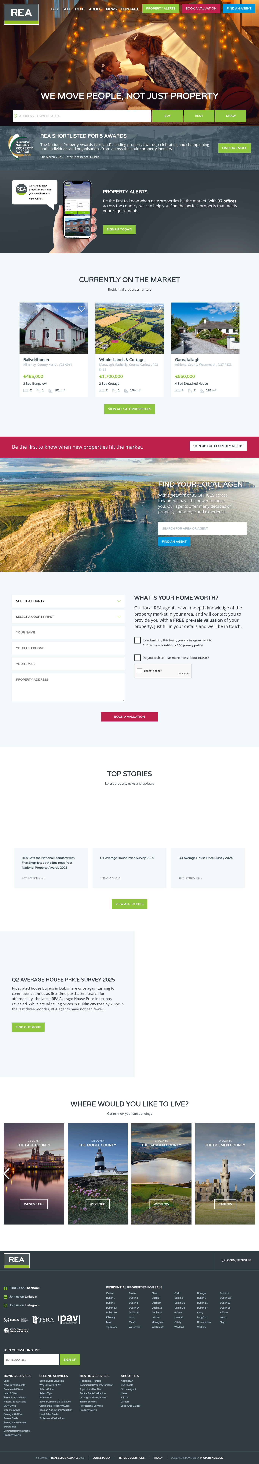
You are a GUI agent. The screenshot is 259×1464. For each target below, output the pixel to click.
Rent (199, 116)
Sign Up (70, 1360)
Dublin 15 (157, 1307)
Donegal (201, 1293)
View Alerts (35, 198)
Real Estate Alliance (64, 1458)
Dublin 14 (134, 1307)
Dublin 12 (225, 1303)
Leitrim (155, 1317)
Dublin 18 (225, 1307)
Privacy (158, 1458)
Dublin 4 (156, 1298)
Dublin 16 (179, 1307)
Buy (167, 116)
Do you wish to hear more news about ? (176, 658)
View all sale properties (129, 409)
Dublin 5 (179, 1298)
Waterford (134, 1327)
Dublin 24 (157, 1312)
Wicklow (201, 1327)
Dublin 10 (179, 1303)
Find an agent (239, 8)
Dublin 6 (201, 1298)
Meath (132, 1322)
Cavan (132, 1293)
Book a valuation (201, 8)
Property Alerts (160, 8)
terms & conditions (162, 645)
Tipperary (111, 1327)
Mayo (109, 1322)
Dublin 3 (133, 1298)
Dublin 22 (134, 1312)
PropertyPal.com (212, 1458)
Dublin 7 (110, 1303)
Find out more (234, 148)
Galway (178, 1312)
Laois (132, 1317)
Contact (130, 9)
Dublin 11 (202, 1303)
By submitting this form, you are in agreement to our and (177, 642)
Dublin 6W (225, 1298)
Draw (231, 116)
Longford (202, 1317)
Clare (154, 1293)
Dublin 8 (133, 1303)
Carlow (110, 1293)
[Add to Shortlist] (81, 310)
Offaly (177, 1322)
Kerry (200, 1312)
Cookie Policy (102, 1458)
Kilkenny (110, 1317)
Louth (223, 1317)
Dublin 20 (111, 1312)
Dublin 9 (156, 1303)
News (111, 9)
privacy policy (193, 645)
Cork (177, 1293)
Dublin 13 (111, 1307)
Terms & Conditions (131, 1458)
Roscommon (204, 1322)
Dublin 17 (202, 1307)
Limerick (179, 1317)
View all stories (129, 904)
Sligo (222, 1322)
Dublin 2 (110, 1298)
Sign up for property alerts (218, 446)
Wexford (179, 1327)
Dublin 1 (224, 1293)
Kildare (224, 1312)
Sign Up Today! (119, 229)
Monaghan (157, 1322)
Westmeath (158, 1327)
